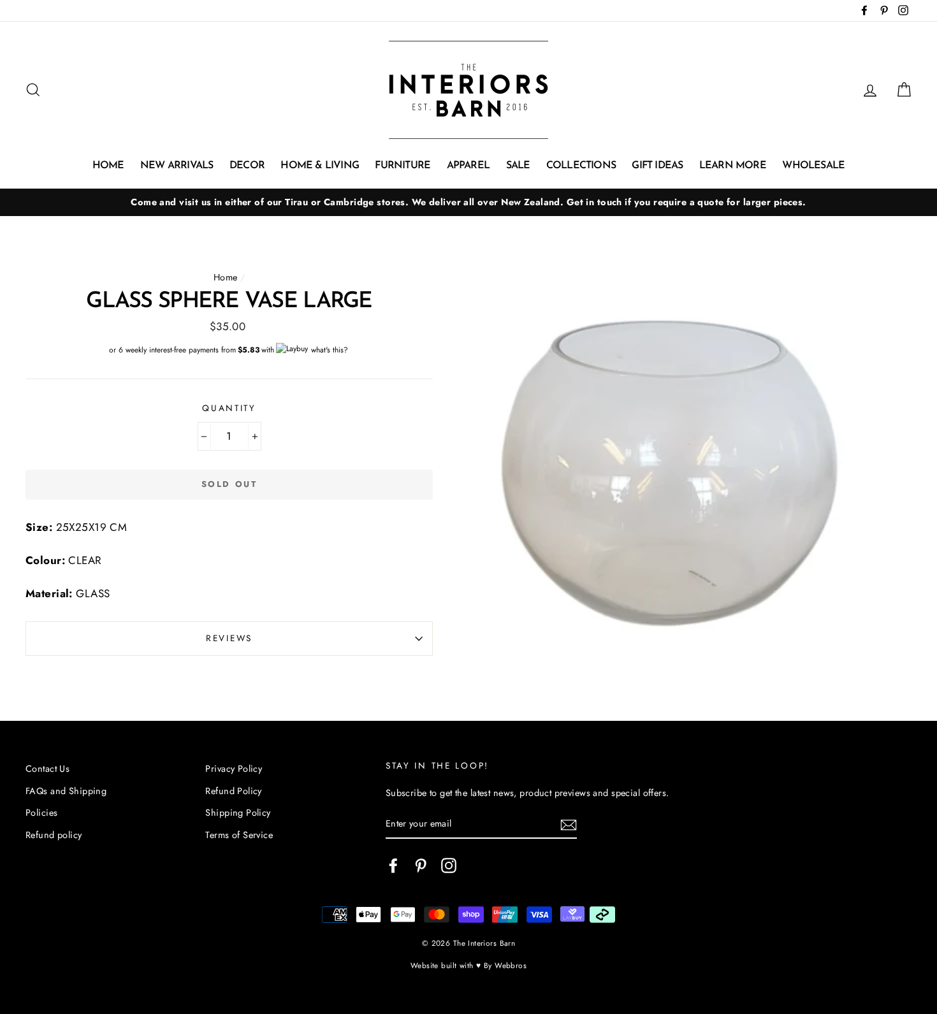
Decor (247, 166)
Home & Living (319, 166)
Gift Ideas (657, 166)
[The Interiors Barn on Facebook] (393, 866)
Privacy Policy (233, 768)
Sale (518, 166)
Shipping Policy (237, 812)
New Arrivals (176, 166)
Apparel (468, 166)
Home (108, 166)
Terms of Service (239, 835)
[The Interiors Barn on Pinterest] (420, 866)
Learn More (732, 166)
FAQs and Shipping (65, 791)
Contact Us (47, 768)
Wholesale (813, 166)
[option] (468, 202)
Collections (581, 166)
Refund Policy (233, 791)
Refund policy (53, 835)
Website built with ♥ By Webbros (468, 965)
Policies (41, 812)
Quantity (229, 408)
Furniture (402, 166)
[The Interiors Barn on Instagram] (448, 866)
